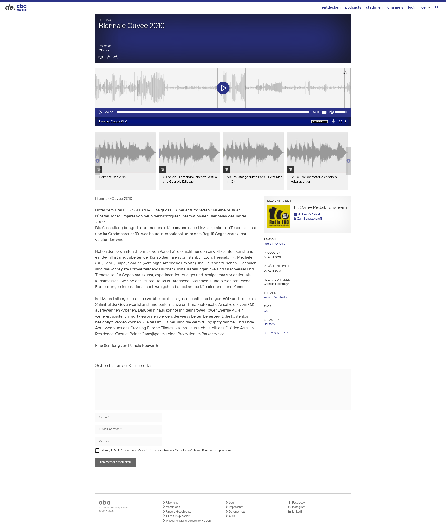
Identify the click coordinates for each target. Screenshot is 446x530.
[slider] (213, 112)
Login (412, 7)
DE (423, 7)
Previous (97, 161)
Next (348, 161)
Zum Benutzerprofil (309, 218)
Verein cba (172, 507)
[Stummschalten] (331, 112)
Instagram (298, 507)
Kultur (267, 297)
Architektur (280, 297)
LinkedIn (297, 511)
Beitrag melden (276, 334)
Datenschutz (236, 511)
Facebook (298, 502)
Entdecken (331, 7)
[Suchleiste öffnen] (437, 8)
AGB (231, 516)
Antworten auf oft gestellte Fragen (188, 520)
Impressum (235, 507)
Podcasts (353, 7)
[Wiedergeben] (100, 112)
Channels (395, 7)
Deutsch (269, 324)
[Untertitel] (324, 112)
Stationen (374, 7)
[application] (223, 112)
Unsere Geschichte (178, 511)
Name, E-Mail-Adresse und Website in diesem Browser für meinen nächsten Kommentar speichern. (166, 450)
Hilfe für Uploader (177, 516)
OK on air (105, 50)
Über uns (171, 502)
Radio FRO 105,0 (274, 243)
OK (266, 311)
